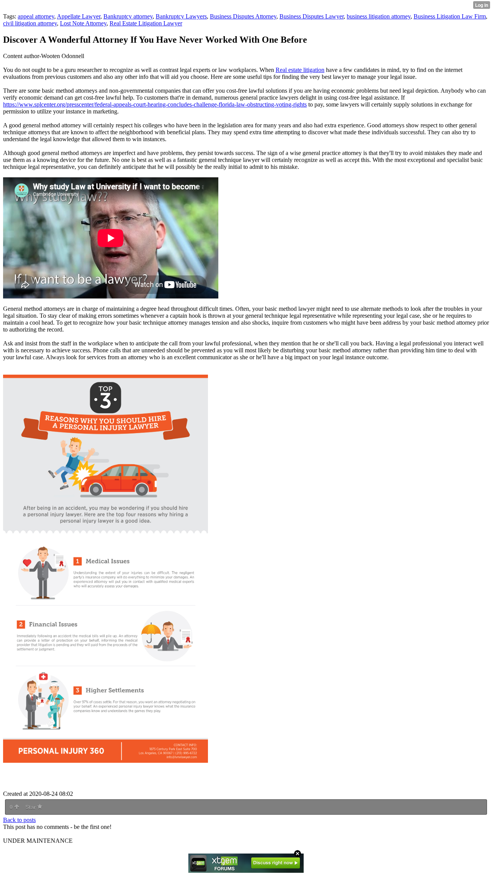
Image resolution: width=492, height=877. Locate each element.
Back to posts (19, 820)
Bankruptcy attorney (128, 16)
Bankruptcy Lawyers (181, 16)
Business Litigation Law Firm (450, 16)
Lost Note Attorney (83, 23)
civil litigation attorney (30, 23)
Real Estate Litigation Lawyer (146, 23)
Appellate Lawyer (78, 16)
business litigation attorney (379, 16)
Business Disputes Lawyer (311, 16)
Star (31, 807)
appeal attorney (36, 16)
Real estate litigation (300, 70)
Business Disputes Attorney (243, 16)
